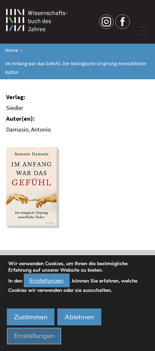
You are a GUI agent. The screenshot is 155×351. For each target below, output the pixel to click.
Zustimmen (31, 317)
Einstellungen (46, 280)
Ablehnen (79, 317)
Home (11, 50)
